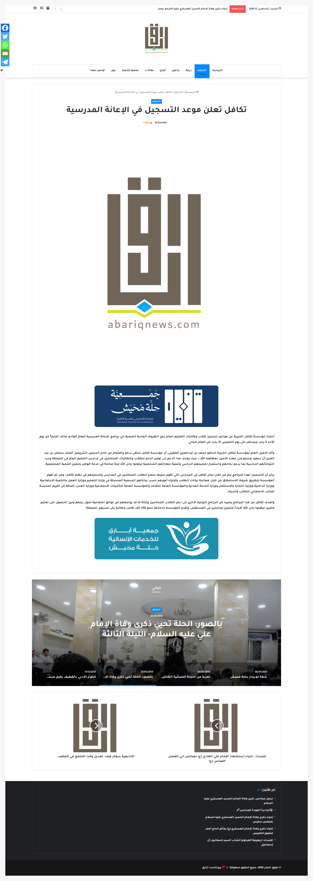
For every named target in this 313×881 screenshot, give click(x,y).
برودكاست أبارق (211, 868)
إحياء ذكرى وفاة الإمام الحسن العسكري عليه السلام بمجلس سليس (185, 9)
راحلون (176, 70)
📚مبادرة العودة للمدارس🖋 (254, 810)
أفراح (163, 70)
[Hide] (1, 70)
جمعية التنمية (130, 70)
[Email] (5, 53)
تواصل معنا (97, 70)
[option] (241, 674)
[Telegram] (5, 62)
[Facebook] (5, 28)
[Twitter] (5, 36)
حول (113, 70)
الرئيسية (217, 70)
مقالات (149, 70)
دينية (189, 70)
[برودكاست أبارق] (156, 39)
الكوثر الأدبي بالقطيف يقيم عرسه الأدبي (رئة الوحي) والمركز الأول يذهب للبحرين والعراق (77, 630)
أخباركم (202, 70)
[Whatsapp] (5, 45)
